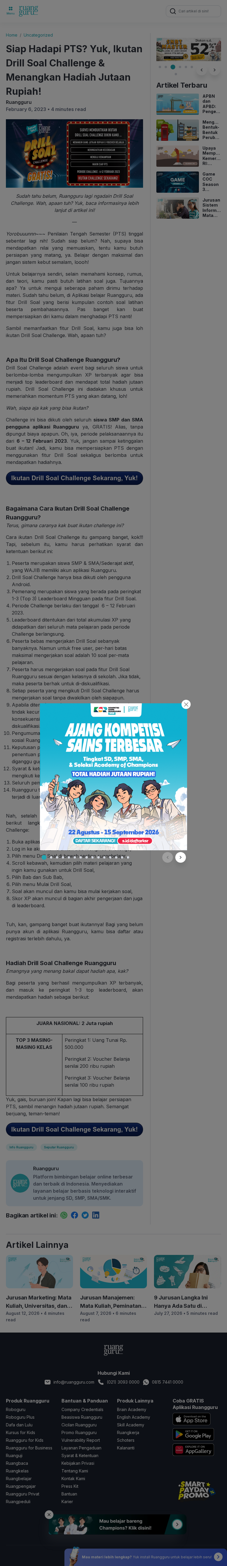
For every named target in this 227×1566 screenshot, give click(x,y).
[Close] (186, 704)
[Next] (180, 857)
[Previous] (167, 857)
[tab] (44, 857)
